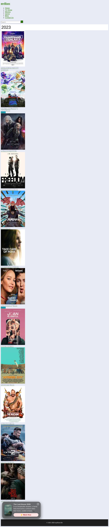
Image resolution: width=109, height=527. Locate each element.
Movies (8, 12)
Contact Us (9, 18)
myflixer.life (59, 522)
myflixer (5, 3)
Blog (7, 16)
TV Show (8, 10)
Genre (7, 14)
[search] (22, 21)
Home (7, 8)
